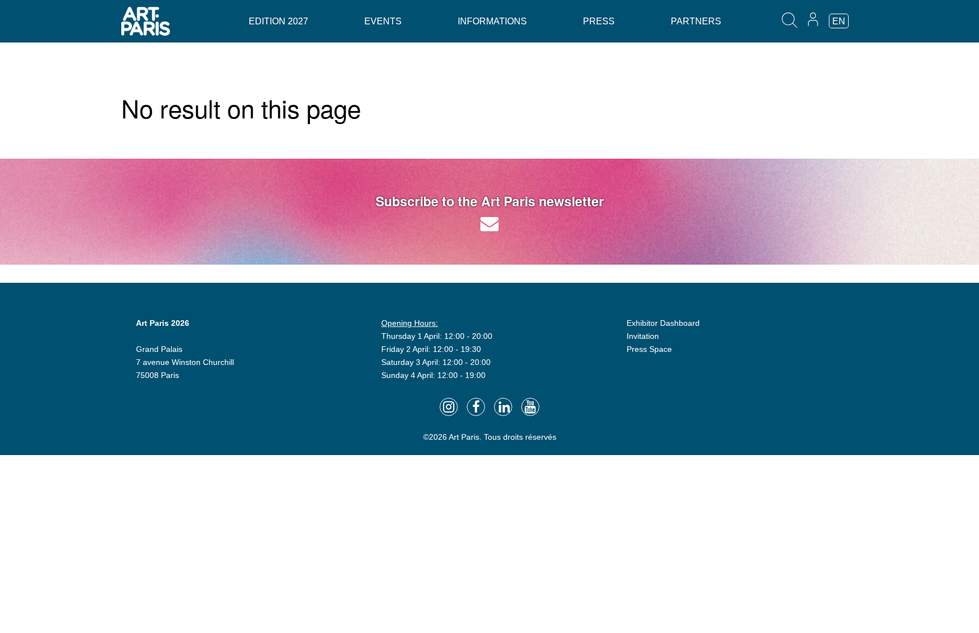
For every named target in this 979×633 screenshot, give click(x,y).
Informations (492, 21)
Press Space (649, 349)
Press (599, 21)
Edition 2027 (278, 21)
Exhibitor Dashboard (663, 323)
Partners (696, 21)
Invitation (643, 336)
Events (383, 21)
